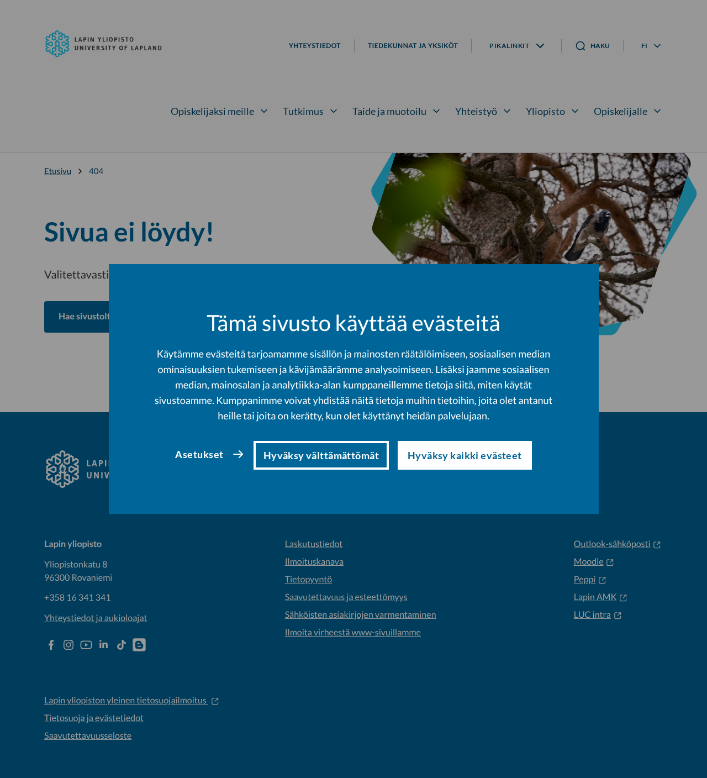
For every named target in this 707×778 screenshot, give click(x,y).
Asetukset (199, 454)
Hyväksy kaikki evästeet (465, 455)
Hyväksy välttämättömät (321, 455)
